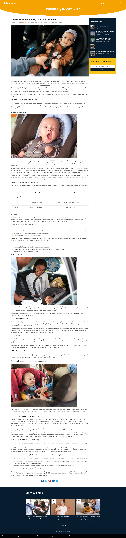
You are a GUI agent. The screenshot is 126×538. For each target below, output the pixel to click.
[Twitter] (46, 481)
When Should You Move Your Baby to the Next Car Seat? (105, 45)
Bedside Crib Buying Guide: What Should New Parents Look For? (103, 26)
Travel (46, 516)
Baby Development (86, 516)
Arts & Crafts (79, 516)
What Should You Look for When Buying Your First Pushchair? (104, 39)
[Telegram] (57, 481)
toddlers (54, 22)
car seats (33, 22)
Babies (53, 13)
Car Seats (30, 516)
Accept (121, 535)
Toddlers (67, 13)
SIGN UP (102, 69)
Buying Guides (75, 13)
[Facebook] (42, 481)
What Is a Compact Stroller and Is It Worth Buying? (105, 32)
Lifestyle (58, 516)
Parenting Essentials (37, 516)
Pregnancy (60, 13)
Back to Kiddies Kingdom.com (64, 531)
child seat (37, 22)
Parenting (83, 13)
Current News (93, 516)
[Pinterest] (49, 481)
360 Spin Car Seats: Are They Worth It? (105, 51)
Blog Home (43, 13)
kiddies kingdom (42, 22)
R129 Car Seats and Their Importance (37, 519)
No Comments (106, 28)
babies (29, 22)
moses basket (49, 22)
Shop (49, 13)
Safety (42, 516)
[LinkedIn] (53, 481)
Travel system (59, 22)
